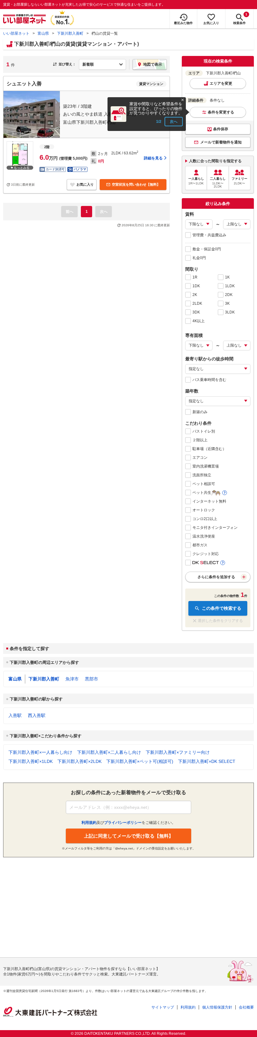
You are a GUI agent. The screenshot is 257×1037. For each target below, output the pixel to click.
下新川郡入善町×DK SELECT (206, 761)
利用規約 (188, 1007)
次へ (173, 121)
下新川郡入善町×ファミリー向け (178, 752)
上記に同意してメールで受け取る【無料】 (128, 836)
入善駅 (15, 715)
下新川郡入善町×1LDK (30, 761)
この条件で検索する (221, 608)
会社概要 (246, 1007)
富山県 (43, 33)
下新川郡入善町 (70, 33)
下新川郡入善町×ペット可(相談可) (139, 761)
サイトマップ (162, 1007)
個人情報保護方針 (217, 1007)
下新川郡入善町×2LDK (79, 761)
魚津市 (72, 678)
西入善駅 (36, 715)
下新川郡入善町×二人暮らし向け (109, 752)
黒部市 (91, 678)
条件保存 (220, 129)
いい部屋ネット (16, 33)
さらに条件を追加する (216, 577)
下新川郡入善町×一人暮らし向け (40, 752)
